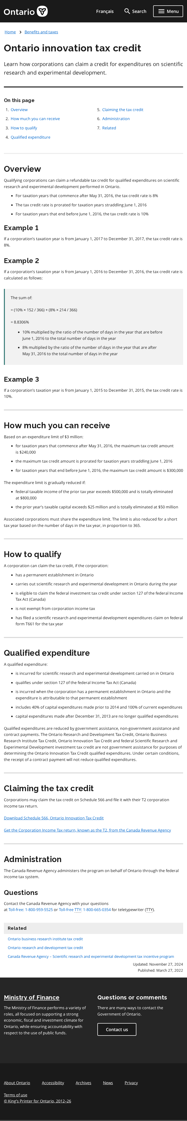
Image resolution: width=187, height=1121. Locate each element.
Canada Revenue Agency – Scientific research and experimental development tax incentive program (91, 956)
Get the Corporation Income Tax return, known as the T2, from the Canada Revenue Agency (87, 830)
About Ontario (17, 1082)
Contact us (117, 1029)
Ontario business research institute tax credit (45, 938)
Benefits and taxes (41, 32)
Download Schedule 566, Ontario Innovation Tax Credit (54, 818)
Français (105, 11)
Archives (83, 1082)
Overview (19, 109)
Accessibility (53, 1082)
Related (109, 128)
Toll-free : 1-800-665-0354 (85, 909)
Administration (116, 118)
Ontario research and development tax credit (45, 947)
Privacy (131, 1082)
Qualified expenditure (30, 137)
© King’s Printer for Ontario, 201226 (37, 1101)
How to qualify (24, 128)
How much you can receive (35, 118)
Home (10, 32)
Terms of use (15, 1095)
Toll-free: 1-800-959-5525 (31, 909)
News (108, 1082)
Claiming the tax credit (122, 109)
